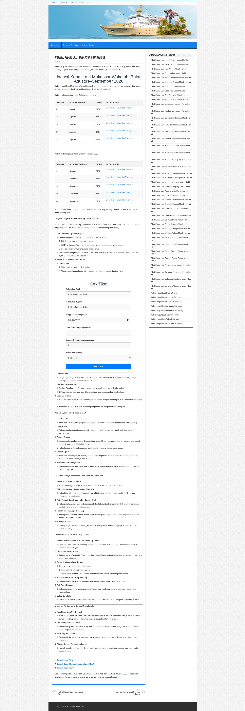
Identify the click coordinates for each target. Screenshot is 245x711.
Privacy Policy (84, 3)
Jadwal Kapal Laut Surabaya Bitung (70, 692)
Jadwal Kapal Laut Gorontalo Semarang (167, 310)
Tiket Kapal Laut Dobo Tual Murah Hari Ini (168, 91)
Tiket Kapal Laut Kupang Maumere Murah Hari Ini (171, 182)
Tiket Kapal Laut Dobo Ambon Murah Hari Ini (169, 73)
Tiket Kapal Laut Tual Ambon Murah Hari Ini (169, 69)
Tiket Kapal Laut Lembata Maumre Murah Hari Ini (171, 215)
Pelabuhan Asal (73, 289)
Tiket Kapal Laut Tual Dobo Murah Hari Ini (168, 86)
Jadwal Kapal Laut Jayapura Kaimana (166, 306)
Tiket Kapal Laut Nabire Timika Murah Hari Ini (169, 60)
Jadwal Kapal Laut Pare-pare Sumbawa (167, 324)
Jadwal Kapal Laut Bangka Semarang (166, 302)
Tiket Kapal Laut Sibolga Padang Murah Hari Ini (170, 233)
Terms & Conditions (68, 3)
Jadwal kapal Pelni (65, 660)
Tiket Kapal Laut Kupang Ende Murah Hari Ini (169, 191)
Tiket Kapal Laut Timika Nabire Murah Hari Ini (169, 64)
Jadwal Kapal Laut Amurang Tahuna (165, 297)
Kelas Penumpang (74, 353)
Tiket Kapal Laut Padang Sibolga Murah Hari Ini (170, 229)
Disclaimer (54, 3)
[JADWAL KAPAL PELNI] (122, 22)
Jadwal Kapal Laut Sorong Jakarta (128, 692)
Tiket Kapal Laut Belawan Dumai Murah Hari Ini (170, 220)
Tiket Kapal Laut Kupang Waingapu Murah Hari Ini (171, 173)
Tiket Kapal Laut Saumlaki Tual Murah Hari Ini (170, 100)
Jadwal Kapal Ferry (65, 668)
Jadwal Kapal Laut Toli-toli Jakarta (165, 319)
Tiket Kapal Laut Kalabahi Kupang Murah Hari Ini (171, 204)
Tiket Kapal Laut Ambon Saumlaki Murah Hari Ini (171, 78)
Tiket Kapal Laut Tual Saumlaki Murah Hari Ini (170, 95)
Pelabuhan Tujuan (74, 302)
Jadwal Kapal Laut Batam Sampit (164, 293)
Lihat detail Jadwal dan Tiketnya (119, 108)
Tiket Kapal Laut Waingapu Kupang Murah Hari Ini (171, 178)
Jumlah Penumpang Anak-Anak (80, 340)
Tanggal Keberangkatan (76, 315)
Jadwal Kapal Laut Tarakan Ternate (165, 315)
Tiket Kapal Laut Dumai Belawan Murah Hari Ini (170, 224)
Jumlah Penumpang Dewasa (78, 327)
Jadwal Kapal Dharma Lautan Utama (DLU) (75, 664)
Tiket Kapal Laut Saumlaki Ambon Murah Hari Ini (171, 82)
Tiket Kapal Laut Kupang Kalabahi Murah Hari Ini (171, 200)
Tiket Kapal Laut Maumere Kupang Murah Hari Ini (171, 187)
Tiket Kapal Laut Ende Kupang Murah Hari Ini (169, 195)
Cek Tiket (99, 366)
